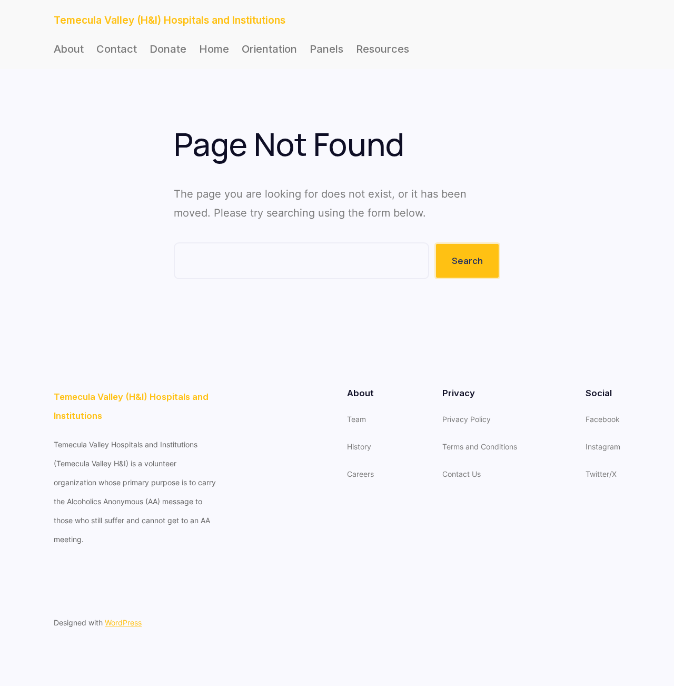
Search (467, 260)
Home (214, 49)
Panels (326, 49)
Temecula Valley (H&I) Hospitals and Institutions (169, 20)
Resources (382, 49)
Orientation (269, 49)
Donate (168, 49)
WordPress (123, 622)
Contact (116, 49)
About (69, 49)
